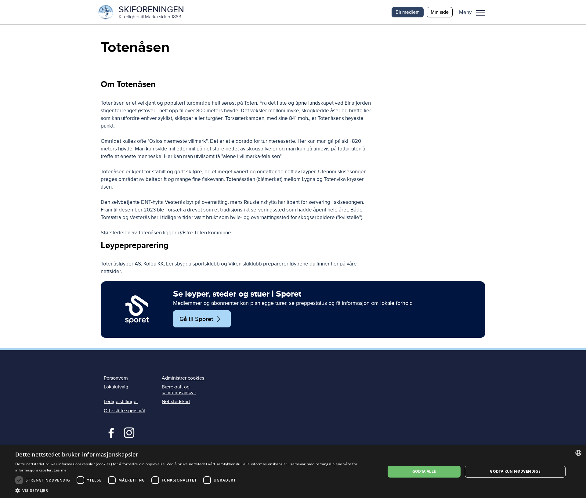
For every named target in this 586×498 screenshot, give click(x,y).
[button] (474, 12)
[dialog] (293, 471)
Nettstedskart (176, 402)
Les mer (61, 470)
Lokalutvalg (116, 387)
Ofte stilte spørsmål (124, 411)
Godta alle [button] (424, 471)
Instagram (129, 432)
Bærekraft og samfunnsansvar (179, 390)
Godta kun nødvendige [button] (515, 471)
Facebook (110, 432)
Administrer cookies (183, 378)
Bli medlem (408, 12)
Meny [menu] (480, 12)
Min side (440, 12)
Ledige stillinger (121, 402)
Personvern (116, 378)
